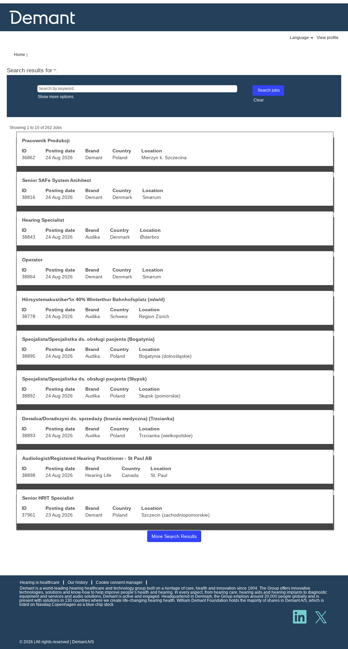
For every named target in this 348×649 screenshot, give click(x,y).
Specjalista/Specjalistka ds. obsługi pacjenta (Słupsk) (84, 379)
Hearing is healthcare (39, 582)
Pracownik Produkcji (46, 140)
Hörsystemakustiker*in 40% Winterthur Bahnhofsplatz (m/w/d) (93, 299)
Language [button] (300, 37)
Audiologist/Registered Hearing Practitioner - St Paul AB (87, 458)
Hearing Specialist (43, 220)
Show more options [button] (55, 96)
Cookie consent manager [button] (119, 582)
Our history (78, 582)
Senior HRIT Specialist (48, 498)
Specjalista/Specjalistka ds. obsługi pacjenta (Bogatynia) (88, 339)
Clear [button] (259, 100)
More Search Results (174, 536)
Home (19, 54)
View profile (327, 37)
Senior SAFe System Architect (56, 180)
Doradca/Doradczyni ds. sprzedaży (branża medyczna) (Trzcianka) (98, 418)
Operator (32, 259)
